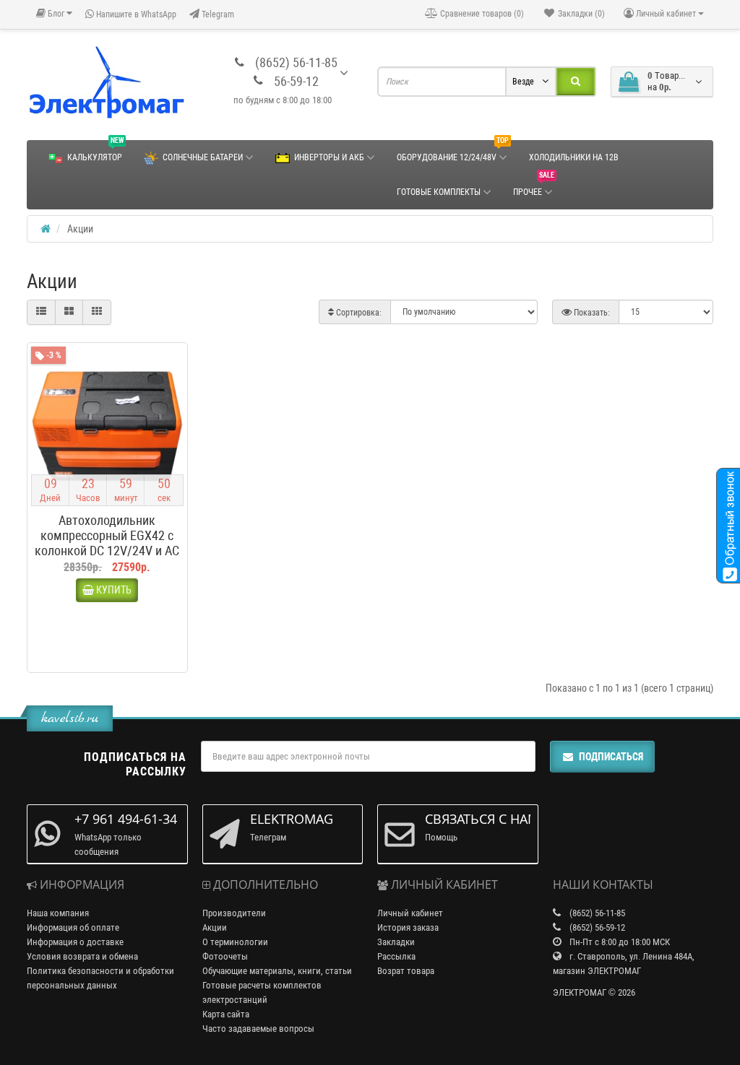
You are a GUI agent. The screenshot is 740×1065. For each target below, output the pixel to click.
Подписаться (611, 756)
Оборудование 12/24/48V (453, 151)
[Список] (41, 312)
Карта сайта (225, 1014)
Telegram (216, 14)
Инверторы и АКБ (329, 157)
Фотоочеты (225, 956)
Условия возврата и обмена (82, 956)
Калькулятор (95, 151)
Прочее (533, 186)
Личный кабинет (410, 913)
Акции (214, 927)
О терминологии (235, 941)
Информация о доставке (75, 941)
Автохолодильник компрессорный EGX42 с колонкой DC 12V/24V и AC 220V (107, 543)
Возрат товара (405, 970)
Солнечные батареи (203, 157)
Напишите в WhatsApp (135, 14)
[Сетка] (69, 312)
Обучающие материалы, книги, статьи (277, 970)
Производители (234, 913)
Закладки (396, 941)
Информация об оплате (73, 927)
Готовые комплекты (439, 192)
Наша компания (58, 913)
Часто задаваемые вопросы (258, 1028)
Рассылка (396, 956)
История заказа (408, 927)
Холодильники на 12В (574, 157)
